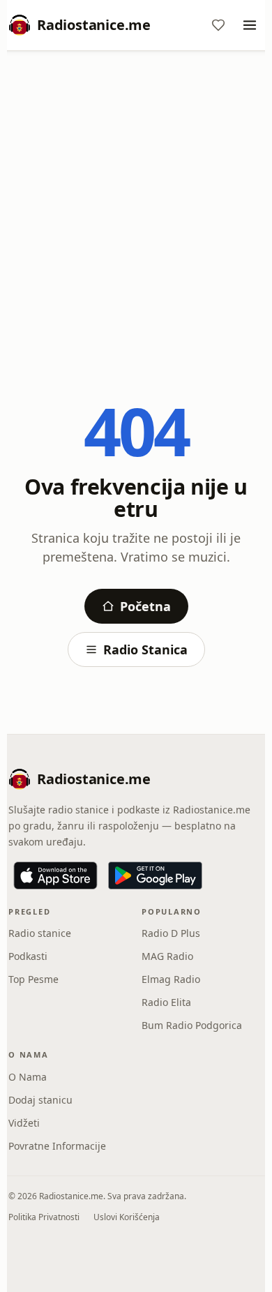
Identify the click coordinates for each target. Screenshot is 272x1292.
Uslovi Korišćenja (126, 1217)
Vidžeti (24, 1122)
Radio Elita (166, 1002)
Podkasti (27, 956)
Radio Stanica (145, 649)
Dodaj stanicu (40, 1099)
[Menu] (250, 25)
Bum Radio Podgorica (192, 1025)
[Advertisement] (136, 204)
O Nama (27, 1076)
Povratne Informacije (57, 1145)
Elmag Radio (171, 979)
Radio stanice (39, 933)
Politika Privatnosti (44, 1217)
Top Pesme (33, 979)
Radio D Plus (171, 933)
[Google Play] (155, 875)
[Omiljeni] (218, 25)
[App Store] (55, 875)
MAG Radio (167, 956)
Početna (145, 606)
